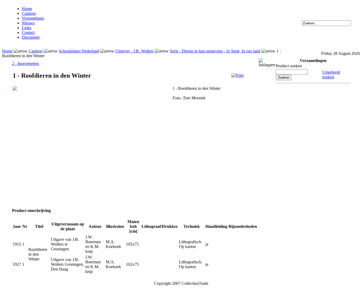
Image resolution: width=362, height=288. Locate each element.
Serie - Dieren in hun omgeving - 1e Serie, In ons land (215, 51)
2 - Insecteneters (25, 63)
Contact (28, 32)
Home (27, 8)
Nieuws (28, 23)
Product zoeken (289, 66)
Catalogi (29, 13)
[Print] (237, 75)
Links (26, 27)
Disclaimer (31, 37)
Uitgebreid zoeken (331, 74)
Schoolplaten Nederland (79, 51)
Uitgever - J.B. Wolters (134, 51)
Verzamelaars (33, 18)
